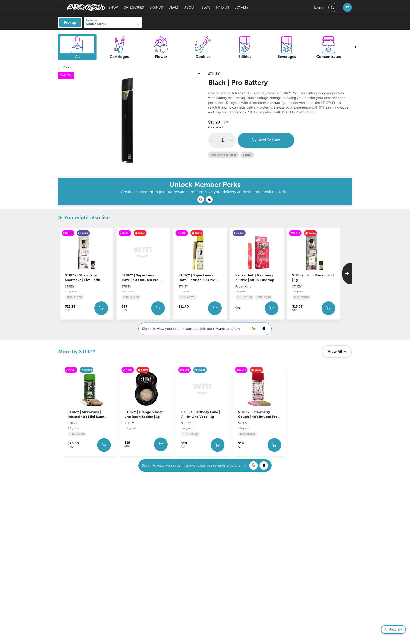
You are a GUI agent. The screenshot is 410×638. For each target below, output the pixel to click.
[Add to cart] (101, 308)
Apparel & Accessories (223, 154)
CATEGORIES (133, 7)
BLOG (206, 7)
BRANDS (156, 7)
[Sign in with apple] (263, 328)
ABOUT (190, 7)
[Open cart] (346, 7)
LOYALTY (241, 7)
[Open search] (333, 7)
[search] (199, 74)
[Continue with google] (200, 199)
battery (247, 154)
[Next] (347, 273)
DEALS (173, 7)
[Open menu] (60, 6)
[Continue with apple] (209, 199)
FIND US (222, 7)
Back (67, 68)
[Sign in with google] (253, 328)
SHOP (113, 7)
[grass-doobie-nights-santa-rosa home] (86, 7)
